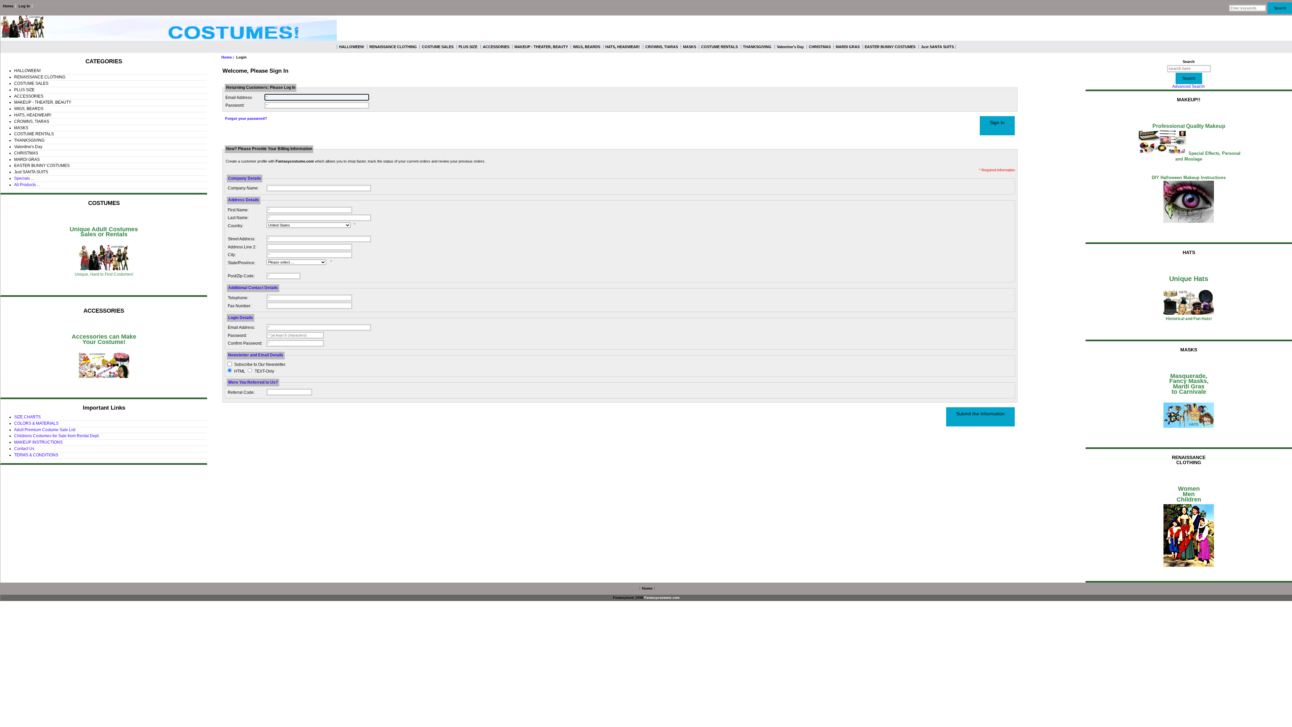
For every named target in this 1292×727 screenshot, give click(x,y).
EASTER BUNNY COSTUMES (890, 47)
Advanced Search (1188, 86)
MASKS (689, 47)
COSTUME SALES (438, 47)
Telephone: (238, 298)
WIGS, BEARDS (586, 47)
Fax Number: (239, 306)
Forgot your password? (246, 118)
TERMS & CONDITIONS (36, 455)
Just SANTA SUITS (937, 47)
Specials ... (24, 178)
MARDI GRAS (848, 47)
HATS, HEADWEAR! (622, 47)
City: (232, 254)
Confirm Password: (245, 343)
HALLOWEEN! (351, 47)
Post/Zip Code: (241, 276)
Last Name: (238, 217)
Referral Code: (241, 392)
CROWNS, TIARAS (661, 47)
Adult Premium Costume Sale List (44, 429)
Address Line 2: (242, 247)
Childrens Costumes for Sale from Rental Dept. (57, 436)
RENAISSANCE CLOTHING (393, 47)
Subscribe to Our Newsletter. (260, 364)
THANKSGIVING (757, 47)
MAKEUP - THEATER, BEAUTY (541, 47)
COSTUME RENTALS (719, 47)
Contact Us (24, 448)
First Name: (238, 210)
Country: (235, 225)
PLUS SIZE (468, 47)
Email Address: (239, 97)
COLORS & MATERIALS (36, 423)
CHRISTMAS (820, 47)
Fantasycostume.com (662, 597)
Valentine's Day (790, 47)
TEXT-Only (264, 371)
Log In (24, 6)
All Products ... (27, 184)
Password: (235, 105)
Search (1189, 62)
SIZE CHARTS (27, 417)
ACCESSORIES (496, 47)
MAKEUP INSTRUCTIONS (38, 442)
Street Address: (241, 239)
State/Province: (241, 263)
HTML (239, 371)
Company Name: (243, 188)
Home (8, 6)
